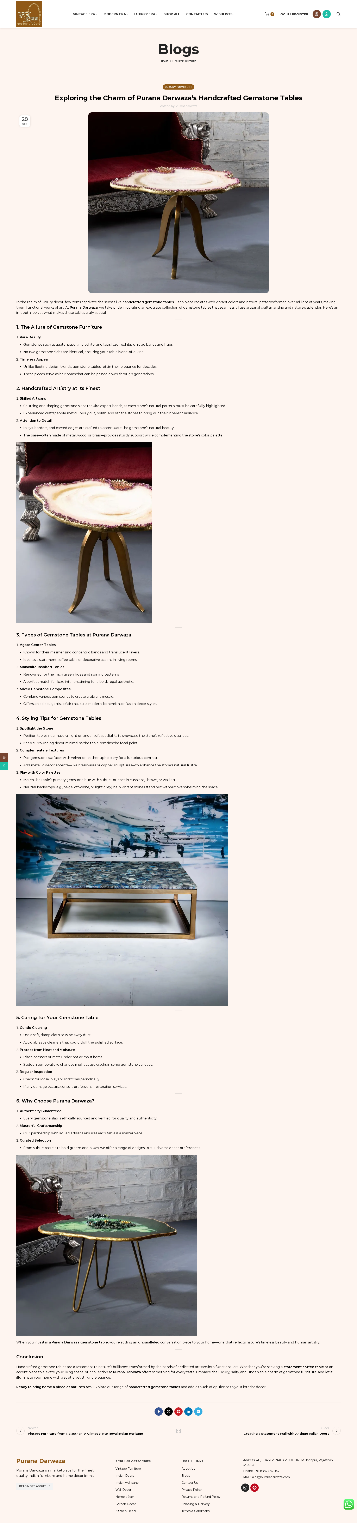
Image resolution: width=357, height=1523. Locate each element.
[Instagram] (245, 1487)
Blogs (186, 1475)
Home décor (124, 1497)
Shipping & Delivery (196, 1504)
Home (164, 61)
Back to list (179, 1431)
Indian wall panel (127, 1483)
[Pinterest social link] (178, 1411)
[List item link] (291, 1471)
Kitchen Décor (125, 1511)
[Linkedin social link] (188, 1411)
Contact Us (190, 1483)
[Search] (338, 14)
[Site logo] (29, 14)
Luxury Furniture (184, 61)
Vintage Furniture (128, 1468)
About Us (188, 1468)
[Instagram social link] (317, 14)
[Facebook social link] (159, 1411)
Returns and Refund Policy (201, 1497)
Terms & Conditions (195, 1511)
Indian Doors (124, 1475)
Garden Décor (125, 1504)
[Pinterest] (254, 1487)
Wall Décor (123, 1490)
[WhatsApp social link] (326, 14)
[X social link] (168, 1411)
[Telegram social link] (198, 1411)
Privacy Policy (192, 1490)
